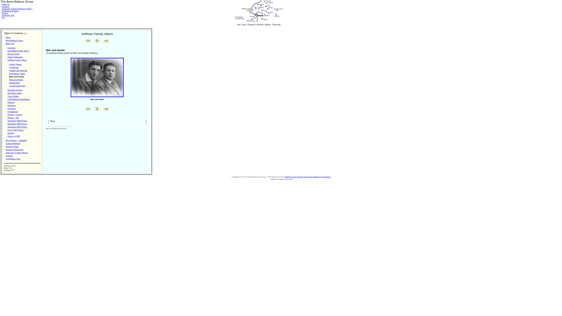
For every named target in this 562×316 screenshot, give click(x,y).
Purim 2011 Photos (15, 130)
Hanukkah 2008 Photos (17, 121)
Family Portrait (15, 64)
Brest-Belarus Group (14, 41)
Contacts (5, 7)
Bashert (10, 133)
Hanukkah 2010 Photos (17, 127)
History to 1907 (13, 136)
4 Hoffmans (14, 67)
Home (8, 37)
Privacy (5, 13)
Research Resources (14, 150)
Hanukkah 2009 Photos (17, 124)
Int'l (3, 18)
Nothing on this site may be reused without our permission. (308, 177)
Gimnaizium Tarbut (17, 74)
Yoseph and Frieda (17, 86)
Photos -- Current (14, 115)
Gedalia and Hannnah (18, 70)
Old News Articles (15, 90)
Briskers (10, 102)
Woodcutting (14, 83)
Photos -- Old (13, 118)
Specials (9, 156)
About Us (6, 4)
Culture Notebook (13, 143)
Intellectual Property (10, 11)
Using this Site (8, 15)
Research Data (12, 147)
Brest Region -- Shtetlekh (16, 140)
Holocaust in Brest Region (17, 153)
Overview (11, 48)
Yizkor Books (13, 96)
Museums (11, 105)
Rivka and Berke (16, 80)
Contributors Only (13, 159)
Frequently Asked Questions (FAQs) (17, 9)
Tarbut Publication (15, 57)
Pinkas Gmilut (13, 54)
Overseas (11, 109)
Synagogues (12, 112)
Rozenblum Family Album (18, 51)
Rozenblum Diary (14, 93)
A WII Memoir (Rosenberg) (18, 99)
